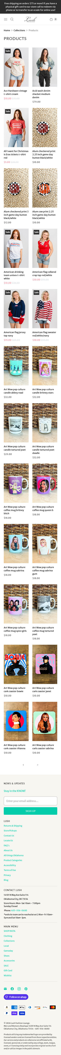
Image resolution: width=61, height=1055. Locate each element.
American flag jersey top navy (14, 334)
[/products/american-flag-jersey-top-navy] (16, 308)
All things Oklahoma (13, 855)
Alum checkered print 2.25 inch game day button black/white (43, 154)
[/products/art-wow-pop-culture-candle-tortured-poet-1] (16, 422)
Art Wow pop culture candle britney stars (43, 391)
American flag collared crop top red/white (44, 274)
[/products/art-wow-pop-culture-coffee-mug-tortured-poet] (44, 604)
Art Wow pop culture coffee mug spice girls (15, 629)
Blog (6, 880)
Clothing (8, 936)
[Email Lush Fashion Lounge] (7, 988)
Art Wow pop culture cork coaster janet (43, 690)
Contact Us (9, 835)
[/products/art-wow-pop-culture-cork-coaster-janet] (44, 664)
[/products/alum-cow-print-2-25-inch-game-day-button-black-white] (44, 187)
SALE (6, 965)
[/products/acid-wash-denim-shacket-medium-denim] (44, 67)
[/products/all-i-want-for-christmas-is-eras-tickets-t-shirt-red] (16, 127)
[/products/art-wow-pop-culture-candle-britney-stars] (44, 365)
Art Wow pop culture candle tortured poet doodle (43, 449)
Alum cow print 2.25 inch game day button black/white (44, 215)
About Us (8, 850)
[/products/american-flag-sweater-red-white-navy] (44, 308)
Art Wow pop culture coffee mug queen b (43, 508)
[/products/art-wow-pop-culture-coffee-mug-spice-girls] (16, 604)
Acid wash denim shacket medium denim (41, 94)
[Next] (37, 764)
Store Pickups (10, 830)
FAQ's (6, 845)
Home (7, 30)
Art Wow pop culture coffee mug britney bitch (14, 510)
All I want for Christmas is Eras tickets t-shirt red (16, 154)
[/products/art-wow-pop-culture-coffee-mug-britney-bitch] (16, 483)
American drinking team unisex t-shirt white (14, 275)
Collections (19, 30)
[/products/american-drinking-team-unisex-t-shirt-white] (16, 248)
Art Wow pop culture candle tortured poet (15, 448)
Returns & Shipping (13, 825)
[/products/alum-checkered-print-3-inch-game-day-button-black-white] (16, 187)
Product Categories (13, 860)
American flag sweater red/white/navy (44, 334)
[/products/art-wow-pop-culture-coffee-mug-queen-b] (44, 483)
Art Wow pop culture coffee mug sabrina (14, 569)
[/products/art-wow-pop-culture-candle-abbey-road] (16, 365)
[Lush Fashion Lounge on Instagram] (21, 988)
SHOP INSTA (9, 931)
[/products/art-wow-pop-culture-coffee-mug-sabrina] (16, 543)
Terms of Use (10, 870)
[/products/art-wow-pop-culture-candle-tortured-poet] (44, 422)
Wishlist (8, 975)
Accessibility (10, 865)
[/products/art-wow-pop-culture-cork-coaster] (16, 721)
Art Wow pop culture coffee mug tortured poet (43, 631)
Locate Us (8, 840)
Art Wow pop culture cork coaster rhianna (14, 747)
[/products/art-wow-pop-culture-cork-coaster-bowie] (16, 664)
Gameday (8, 950)
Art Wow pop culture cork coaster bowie (14, 690)
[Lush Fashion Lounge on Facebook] (14, 988)
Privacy (7, 875)
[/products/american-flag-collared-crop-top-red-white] (44, 248)
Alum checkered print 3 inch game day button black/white (16, 215)
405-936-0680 (19, 910)
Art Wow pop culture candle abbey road (14, 391)
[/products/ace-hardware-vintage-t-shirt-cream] (16, 67)
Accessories (9, 960)
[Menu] (6, 19)
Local (6, 946)
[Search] (12, 19)
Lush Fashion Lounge (20, 1023)
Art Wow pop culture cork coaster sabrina (43, 747)
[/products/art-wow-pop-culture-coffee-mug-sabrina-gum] (44, 543)
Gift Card (8, 970)
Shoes (6, 955)
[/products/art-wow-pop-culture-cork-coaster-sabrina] (44, 721)
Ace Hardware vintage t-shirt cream (15, 92)
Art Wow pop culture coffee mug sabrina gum (43, 570)
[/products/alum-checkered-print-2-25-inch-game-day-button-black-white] (44, 127)
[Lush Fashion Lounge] (30, 19)
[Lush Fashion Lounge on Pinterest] (27, 988)
